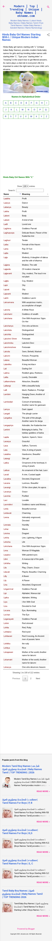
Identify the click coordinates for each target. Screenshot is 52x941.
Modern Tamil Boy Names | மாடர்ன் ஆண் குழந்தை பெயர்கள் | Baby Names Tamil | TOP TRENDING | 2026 (22, 769)
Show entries (26, 186)
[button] (48, 35)
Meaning (26, 194)
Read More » (43, 791)
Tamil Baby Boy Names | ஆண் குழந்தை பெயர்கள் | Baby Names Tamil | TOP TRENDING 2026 (22, 893)
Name (6, 194)
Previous (16, 678)
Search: (11, 190)
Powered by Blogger (26, 929)
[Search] (48, 7)
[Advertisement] (26, 147)
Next (38, 678)
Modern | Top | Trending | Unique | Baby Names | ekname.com (26, 11)
